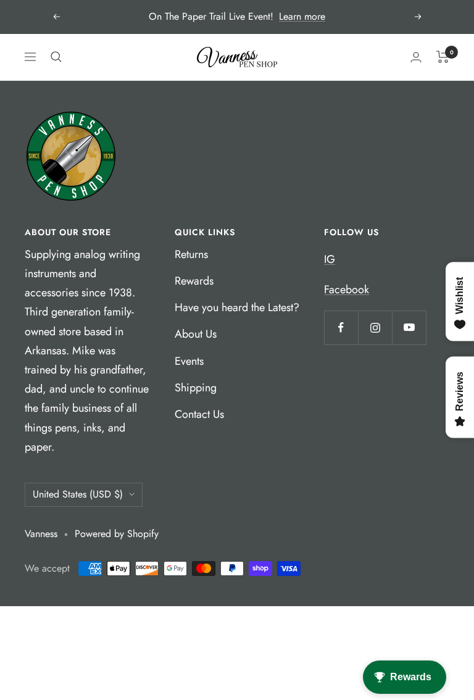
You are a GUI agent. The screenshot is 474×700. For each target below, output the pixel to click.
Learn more (302, 16)
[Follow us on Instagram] (375, 327)
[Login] (416, 57)
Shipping (196, 388)
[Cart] (442, 57)
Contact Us (199, 414)
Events (189, 361)
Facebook (346, 289)
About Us (196, 334)
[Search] (56, 56)
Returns (191, 254)
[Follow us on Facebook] (341, 327)
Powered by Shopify (117, 534)
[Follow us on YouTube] (409, 327)
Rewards (194, 281)
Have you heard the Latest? (237, 307)
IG (329, 259)
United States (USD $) (78, 494)
